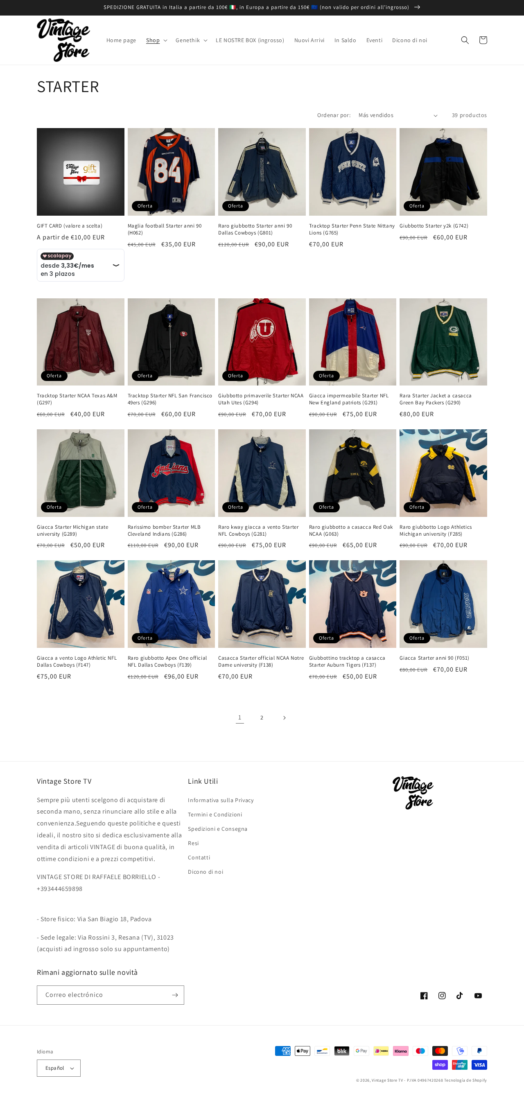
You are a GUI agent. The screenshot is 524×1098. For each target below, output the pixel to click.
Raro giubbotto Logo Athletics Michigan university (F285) (436, 530)
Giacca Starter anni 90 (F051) (434, 658)
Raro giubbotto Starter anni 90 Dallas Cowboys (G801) (255, 229)
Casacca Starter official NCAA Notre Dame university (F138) (261, 661)
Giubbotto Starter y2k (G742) (434, 226)
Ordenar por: (333, 115)
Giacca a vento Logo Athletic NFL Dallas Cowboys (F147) (77, 661)
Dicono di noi (205, 871)
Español (54, 1067)
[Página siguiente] (284, 718)
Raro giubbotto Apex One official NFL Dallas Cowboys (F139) (167, 661)
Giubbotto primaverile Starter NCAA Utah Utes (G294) (260, 399)
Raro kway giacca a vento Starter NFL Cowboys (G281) (258, 530)
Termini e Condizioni (215, 814)
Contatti (199, 857)
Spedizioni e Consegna (218, 828)
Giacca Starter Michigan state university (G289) (72, 530)
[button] (156, 40)
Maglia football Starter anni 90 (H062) (165, 229)
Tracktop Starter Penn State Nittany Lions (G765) (352, 229)
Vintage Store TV (387, 1080)
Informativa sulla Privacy (220, 800)
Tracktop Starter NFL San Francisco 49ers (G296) (170, 399)
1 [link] (240, 717)
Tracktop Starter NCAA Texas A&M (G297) (77, 399)
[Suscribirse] (175, 995)
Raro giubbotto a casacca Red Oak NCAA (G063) (351, 530)
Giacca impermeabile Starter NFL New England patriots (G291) (349, 399)
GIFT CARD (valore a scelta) (69, 226)
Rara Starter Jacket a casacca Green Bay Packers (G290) (436, 399)
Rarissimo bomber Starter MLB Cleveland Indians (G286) (164, 530)
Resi (193, 843)
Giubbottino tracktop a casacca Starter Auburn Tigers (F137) (347, 661)
